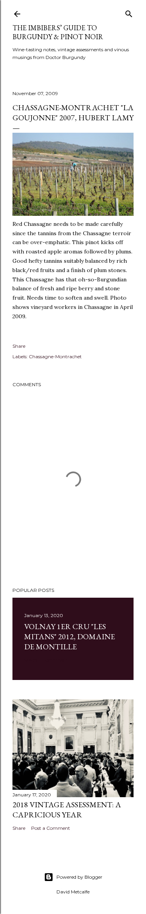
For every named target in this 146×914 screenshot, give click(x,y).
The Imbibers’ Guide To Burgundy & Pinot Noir (57, 32)
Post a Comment (50, 828)
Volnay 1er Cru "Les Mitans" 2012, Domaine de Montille (69, 636)
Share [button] (18, 346)
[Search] (129, 12)
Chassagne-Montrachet (55, 356)
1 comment (55, 660)
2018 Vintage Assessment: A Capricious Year (66, 810)
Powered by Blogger (79, 877)
